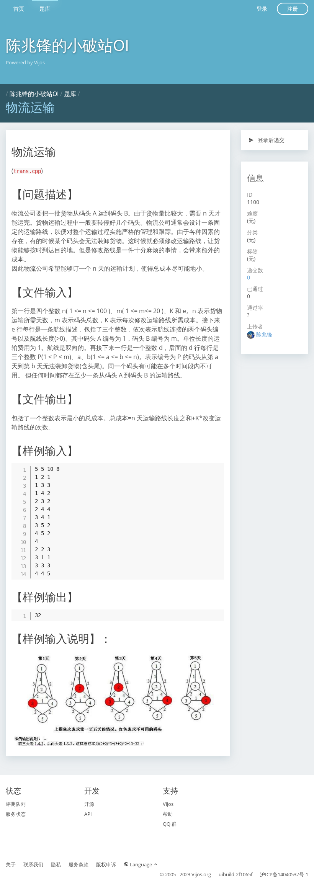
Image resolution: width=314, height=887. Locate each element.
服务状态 (16, 813)
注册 (292, 8)
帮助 (168, 813)
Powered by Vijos (25, 62)
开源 (89, 803)
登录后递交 (270, 140)
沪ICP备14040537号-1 (284, 874)
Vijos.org (201, 874)
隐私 (56, 864)
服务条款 (78, 864)
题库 (44, 8)
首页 (18, 8)
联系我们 (33, 864)
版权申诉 (106, 864)
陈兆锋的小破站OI (67, 45)
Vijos (168, 803)
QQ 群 (170, 823)
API (88, 813)
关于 (11, 864)
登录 (262, 8)
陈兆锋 (264, 334)
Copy (214, 468)
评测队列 (16, 803)
